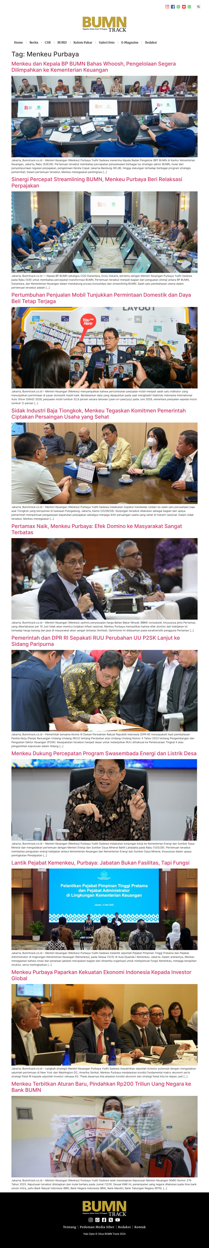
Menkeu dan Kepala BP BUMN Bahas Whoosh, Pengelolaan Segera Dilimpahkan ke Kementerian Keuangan (93, 66)
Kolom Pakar (82, 42)
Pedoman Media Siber (97, 1227)
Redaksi (151, 42)
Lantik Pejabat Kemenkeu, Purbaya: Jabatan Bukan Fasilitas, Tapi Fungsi (100, 863)
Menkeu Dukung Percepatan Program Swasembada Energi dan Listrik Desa (104, 753)
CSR (48, 42)
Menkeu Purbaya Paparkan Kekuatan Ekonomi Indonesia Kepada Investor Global (101, 975)
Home (18, 42)
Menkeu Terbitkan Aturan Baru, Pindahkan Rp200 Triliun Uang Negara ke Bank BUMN (101, 1087)
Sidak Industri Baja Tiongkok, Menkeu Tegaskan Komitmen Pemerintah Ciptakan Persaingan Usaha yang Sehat (98, 413)
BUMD (62, 42)
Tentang (69, 1227)
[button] (198, 6)
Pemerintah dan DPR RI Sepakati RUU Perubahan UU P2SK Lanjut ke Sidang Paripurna (95, 641)
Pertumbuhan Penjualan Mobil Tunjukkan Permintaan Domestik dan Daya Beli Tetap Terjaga (101, 298)
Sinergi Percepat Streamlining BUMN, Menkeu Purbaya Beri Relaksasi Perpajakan (96, 182)
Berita (34, 42)
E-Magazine (129, 42)
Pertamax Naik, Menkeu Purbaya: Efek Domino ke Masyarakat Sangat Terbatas (96, 529)
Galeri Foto (107, 42)
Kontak (140, 1227)
